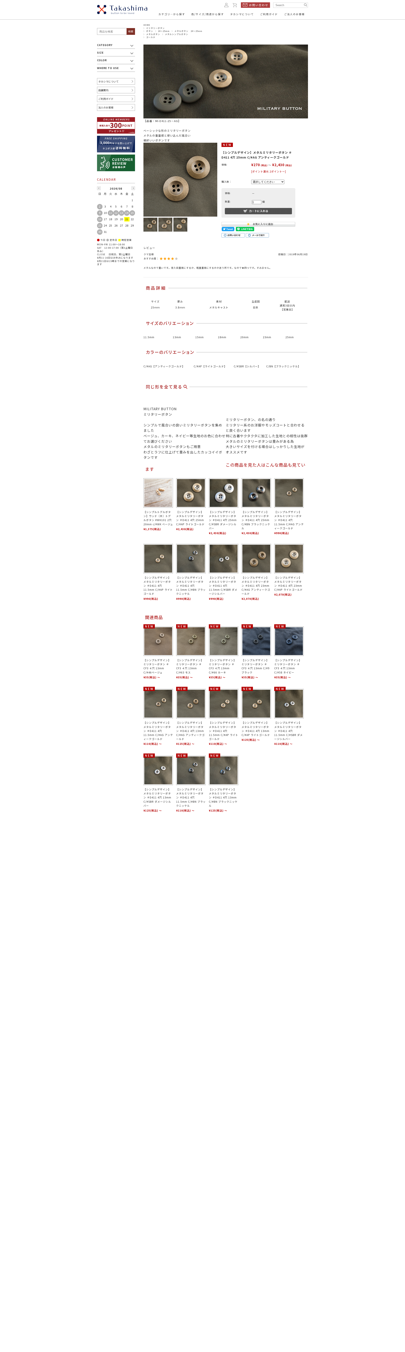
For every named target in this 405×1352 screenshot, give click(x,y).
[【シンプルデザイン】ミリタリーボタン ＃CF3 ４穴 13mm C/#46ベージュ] (158, 641)
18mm (222, 337)
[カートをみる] (235, 4)
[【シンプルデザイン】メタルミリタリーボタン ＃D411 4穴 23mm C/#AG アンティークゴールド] (256, 558)
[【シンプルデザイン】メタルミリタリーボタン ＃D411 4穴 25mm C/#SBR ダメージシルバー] (223, 493)
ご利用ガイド (105, 98)
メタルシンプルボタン (176, 34)
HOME (146, 24)
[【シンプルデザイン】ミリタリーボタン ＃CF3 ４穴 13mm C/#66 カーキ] (223, 641)
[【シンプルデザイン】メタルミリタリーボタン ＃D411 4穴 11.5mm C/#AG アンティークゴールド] (289, 493)
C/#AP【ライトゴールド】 (210, 366)
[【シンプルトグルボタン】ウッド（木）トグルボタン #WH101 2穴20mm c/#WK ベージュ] (158, 493)
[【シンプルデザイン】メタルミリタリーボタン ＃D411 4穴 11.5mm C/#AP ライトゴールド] (158, 558)
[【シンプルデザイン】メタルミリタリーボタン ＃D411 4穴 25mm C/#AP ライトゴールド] (191, 493)
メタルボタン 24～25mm (188, 31)
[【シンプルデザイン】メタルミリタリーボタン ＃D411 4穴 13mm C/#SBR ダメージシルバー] (158, 770)
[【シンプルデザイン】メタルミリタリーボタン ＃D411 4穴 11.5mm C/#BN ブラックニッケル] (191, 558)
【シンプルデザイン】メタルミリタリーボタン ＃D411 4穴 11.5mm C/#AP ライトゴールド (158, 586)
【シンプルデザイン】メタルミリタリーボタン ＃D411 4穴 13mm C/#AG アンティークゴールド (190, 731)
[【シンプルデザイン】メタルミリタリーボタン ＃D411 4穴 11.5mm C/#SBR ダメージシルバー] (223, 558)
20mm (244, 337)
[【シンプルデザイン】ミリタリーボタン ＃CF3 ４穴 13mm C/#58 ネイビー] (289, 641)
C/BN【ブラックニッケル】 (283, 366)
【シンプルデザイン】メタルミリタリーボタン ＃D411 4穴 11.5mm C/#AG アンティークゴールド (289, 520)
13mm (177, 337)
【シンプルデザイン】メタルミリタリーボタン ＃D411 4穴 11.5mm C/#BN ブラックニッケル (191, 586)
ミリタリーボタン (155, 28)
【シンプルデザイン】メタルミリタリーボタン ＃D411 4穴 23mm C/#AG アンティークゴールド (256, 586)
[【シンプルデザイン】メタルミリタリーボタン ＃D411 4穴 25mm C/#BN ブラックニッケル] (256, 493)
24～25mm (164, 31)
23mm (267, 337)
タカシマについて (108, 81)
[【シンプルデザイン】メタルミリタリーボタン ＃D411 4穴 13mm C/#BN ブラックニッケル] (223, 770)
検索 (130, 31)
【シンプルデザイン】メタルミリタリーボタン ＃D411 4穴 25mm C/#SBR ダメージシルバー (223, 520)
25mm (289, 337)
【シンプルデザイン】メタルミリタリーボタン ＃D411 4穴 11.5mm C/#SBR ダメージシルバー (223, 586)
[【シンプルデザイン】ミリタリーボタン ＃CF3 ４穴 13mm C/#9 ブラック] (256, 641)
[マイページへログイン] (226, 4)
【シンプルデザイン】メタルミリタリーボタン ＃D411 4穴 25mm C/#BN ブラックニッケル (256, 520)
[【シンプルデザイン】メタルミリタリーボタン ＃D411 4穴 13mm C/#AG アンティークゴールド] (191, 703)
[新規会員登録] (116, 119)
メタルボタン (153, 34)
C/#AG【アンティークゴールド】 (164, 366)
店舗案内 (103, 90)
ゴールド (150, 37)
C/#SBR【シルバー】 (247, 366)
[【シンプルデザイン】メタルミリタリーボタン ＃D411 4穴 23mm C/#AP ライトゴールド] (289, 558)
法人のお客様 (105, 107)
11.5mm (148, 337)
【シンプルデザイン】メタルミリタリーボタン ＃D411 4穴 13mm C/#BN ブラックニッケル (223, 797)
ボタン (149, 31)
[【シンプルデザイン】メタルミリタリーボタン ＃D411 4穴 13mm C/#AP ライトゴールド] (256, 703)
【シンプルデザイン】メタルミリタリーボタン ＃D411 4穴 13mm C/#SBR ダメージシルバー (157, 797)
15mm (199, 337)
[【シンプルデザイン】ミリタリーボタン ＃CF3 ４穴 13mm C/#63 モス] (191, 641)
